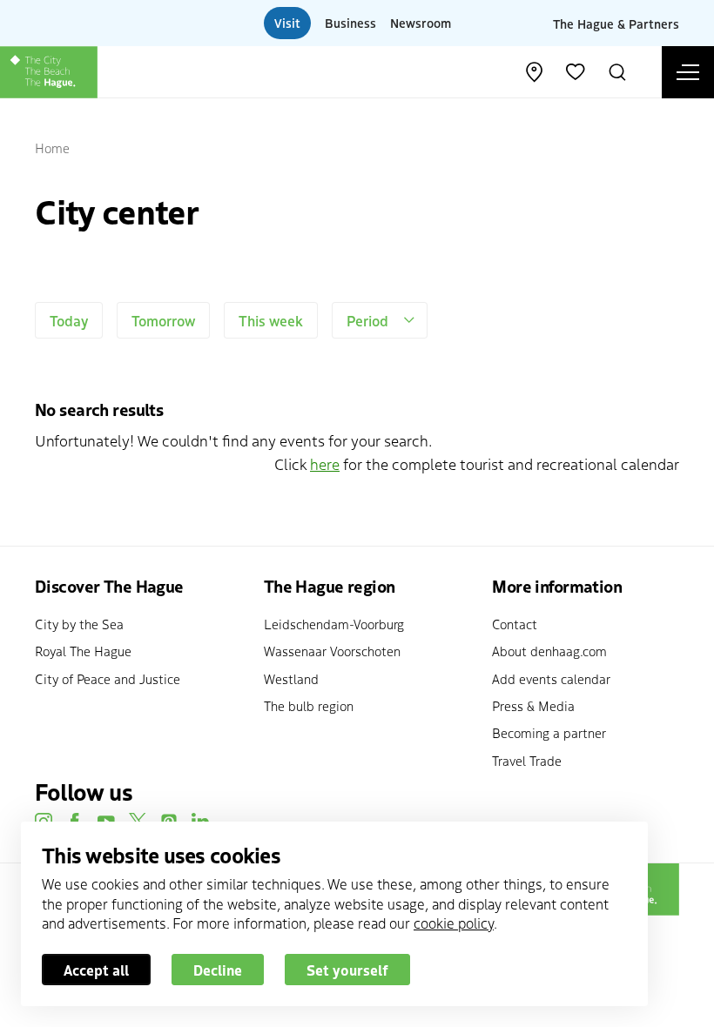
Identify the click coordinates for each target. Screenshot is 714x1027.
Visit (287, 22)
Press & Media (533, 705)
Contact (514, 623)
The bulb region (309, 705)
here (325, 463)
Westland (291, 678)
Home (52, 147)
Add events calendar (551, 678)
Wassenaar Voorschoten (332, 650)
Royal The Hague (83, 650)
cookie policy (454, 922)
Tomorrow (163, 320)
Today (69, 320)
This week (271, 320)
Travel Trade (527, 760)
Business (350, 22)
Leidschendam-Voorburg (334, 623)
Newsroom (420, 22)
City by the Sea (79, 623)
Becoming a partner (549, 732)
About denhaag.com (549, 650)
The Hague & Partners (616, 22)
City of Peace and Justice (107, 678)
